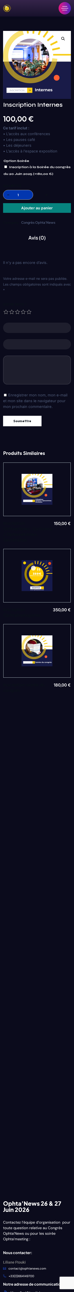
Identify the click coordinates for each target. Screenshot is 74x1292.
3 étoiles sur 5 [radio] (17, 311)
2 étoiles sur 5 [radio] (11, 311)
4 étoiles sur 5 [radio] (23, 311)
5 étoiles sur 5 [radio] (29, 311)
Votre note (15, 304)
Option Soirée (16, 161)
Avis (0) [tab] (37, 237)
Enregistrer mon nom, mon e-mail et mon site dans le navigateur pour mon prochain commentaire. (35, 401)
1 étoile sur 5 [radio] (5, 311)
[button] (63, 38)
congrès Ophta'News (38, 222)
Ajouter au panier (37, 208)
